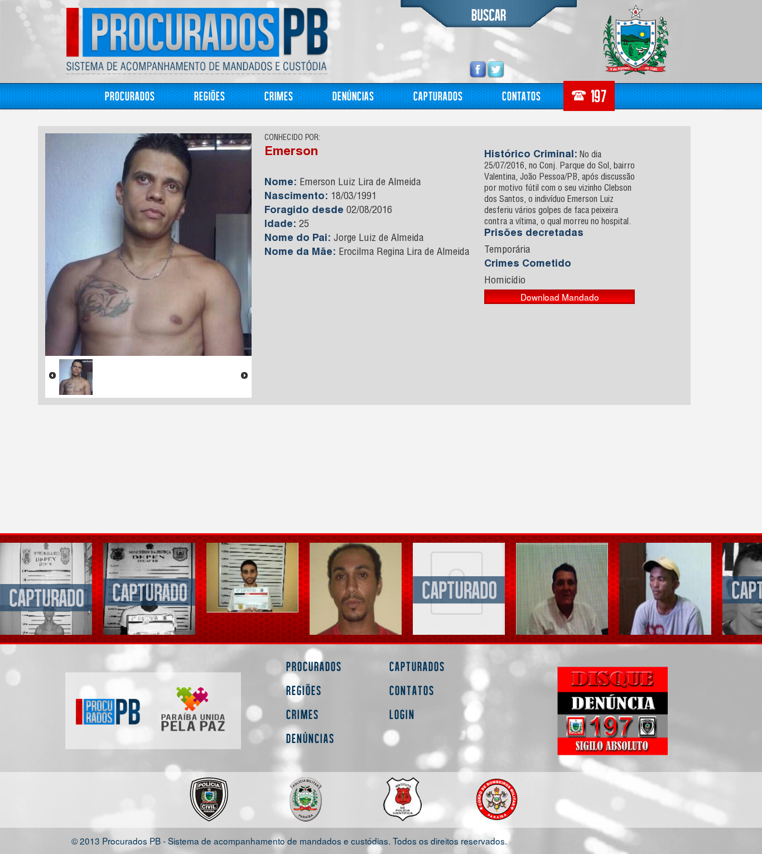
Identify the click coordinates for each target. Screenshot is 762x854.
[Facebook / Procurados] (478, 69)
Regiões (209, 95)
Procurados (130, 95)
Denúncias (353, 95)
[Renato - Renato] (459, 610)
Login (402, 714)
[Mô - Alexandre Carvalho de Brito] (562, 609)
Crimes (278, 95)
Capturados (438, 95)
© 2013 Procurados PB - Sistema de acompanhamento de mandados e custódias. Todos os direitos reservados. (289, 840)
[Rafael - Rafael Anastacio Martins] (665, 588)
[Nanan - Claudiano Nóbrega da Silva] (252, 588)
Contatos (521, 95)
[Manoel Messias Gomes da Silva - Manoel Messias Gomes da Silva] (46, 591)
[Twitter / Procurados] (496, 69)
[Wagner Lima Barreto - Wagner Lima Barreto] (149, 577)
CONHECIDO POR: (292, 138)
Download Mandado (559, 297)
